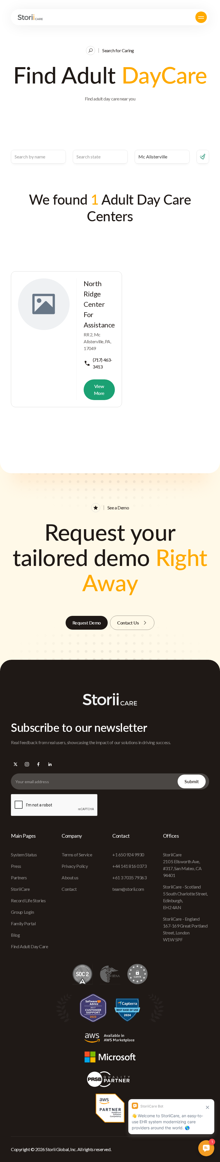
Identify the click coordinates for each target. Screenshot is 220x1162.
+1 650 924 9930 (128, 854)
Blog (15, 935)
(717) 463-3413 (102, 363)
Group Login (22, 912)
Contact (69, 889)
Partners (19, 877)
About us (70, 877)
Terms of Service (77, 854)
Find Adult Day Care (29, 946)
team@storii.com (128, 889)
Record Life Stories (28, 900)
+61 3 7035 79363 (129, 877)
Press (16, 866)
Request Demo (86, 622)
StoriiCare (20, 889)
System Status (24, 854)
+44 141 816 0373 (129, 866)
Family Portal (23, 923)
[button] (201, 17)
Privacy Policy (75, 866)
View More (99, 389)
